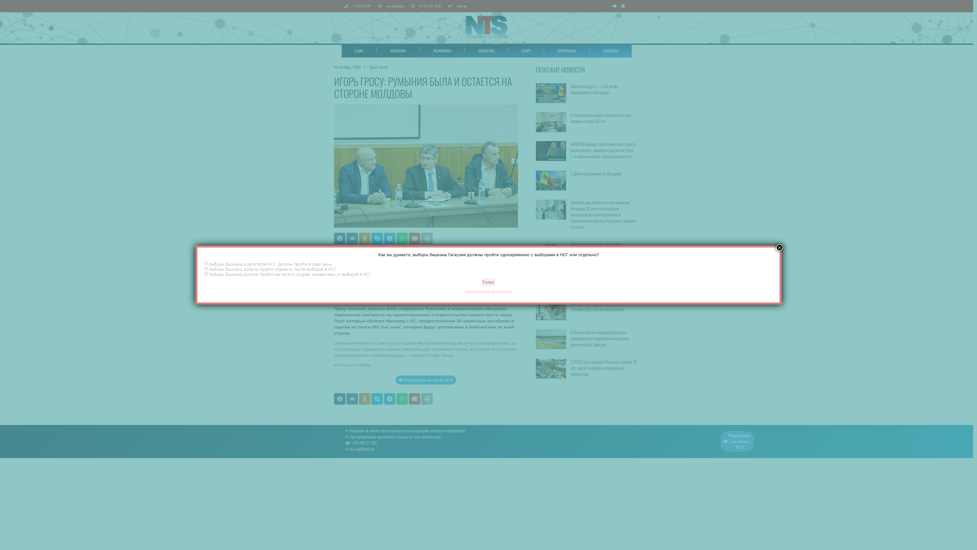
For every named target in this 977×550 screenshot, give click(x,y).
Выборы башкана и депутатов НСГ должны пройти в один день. (271, 263)
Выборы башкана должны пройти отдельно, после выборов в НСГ (273, 268)
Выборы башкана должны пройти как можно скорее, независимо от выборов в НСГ (290, 274)
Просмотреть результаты (488, 291)
